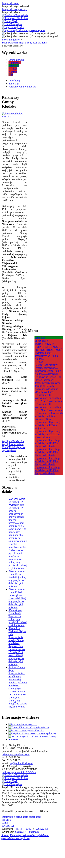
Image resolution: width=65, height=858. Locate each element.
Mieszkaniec (41, 340)
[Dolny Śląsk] (10, 21)
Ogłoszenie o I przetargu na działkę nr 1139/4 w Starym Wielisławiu (47, 461)
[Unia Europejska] (12, 24)
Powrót (14, 471)
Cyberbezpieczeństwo (46, 367)
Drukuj (17, 463)
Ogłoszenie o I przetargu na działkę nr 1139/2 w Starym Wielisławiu (47, 443)
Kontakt (37, 42)
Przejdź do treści (10, 3)
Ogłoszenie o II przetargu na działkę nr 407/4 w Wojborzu (47, 425)
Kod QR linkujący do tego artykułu (13, 449)
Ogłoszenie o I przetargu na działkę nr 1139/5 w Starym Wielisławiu (47, 470)
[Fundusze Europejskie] (15, 15)
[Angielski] (30, 36)
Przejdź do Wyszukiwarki (15, 6)
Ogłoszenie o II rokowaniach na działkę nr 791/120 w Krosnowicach (48, 398)
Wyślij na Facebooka (13, 441)
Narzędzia (37, 835)
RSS (44, 42)
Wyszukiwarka (24, 835)
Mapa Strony (25, 42)
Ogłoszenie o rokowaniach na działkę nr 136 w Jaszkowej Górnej (48, 416)
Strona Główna (10, 42)
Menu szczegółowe (19, 838)
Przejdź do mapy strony (14, 9)
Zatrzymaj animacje (12, 45)
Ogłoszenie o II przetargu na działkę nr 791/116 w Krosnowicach (47, 434)
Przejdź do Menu (11, 12)
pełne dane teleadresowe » (16, 754)
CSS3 (5, 822)
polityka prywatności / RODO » (19, 772)
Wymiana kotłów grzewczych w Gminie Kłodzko (46, 355)
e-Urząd (38, 361)
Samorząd (39, 337)
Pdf (17, 457)
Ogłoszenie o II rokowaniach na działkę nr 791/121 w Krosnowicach (48, 407)
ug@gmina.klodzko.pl (21, 763)
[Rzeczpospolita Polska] (15, 18)
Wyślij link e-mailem (13, 444)
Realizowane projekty (46, 364)
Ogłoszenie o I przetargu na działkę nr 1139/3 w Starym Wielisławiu (47, 452)
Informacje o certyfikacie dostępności (21, 816)
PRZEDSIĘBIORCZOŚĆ (48, 349)
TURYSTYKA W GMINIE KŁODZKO (46, 345)
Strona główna (9, 835)
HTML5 (6, 819)
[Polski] (29, 33)
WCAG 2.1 (8, 825)
